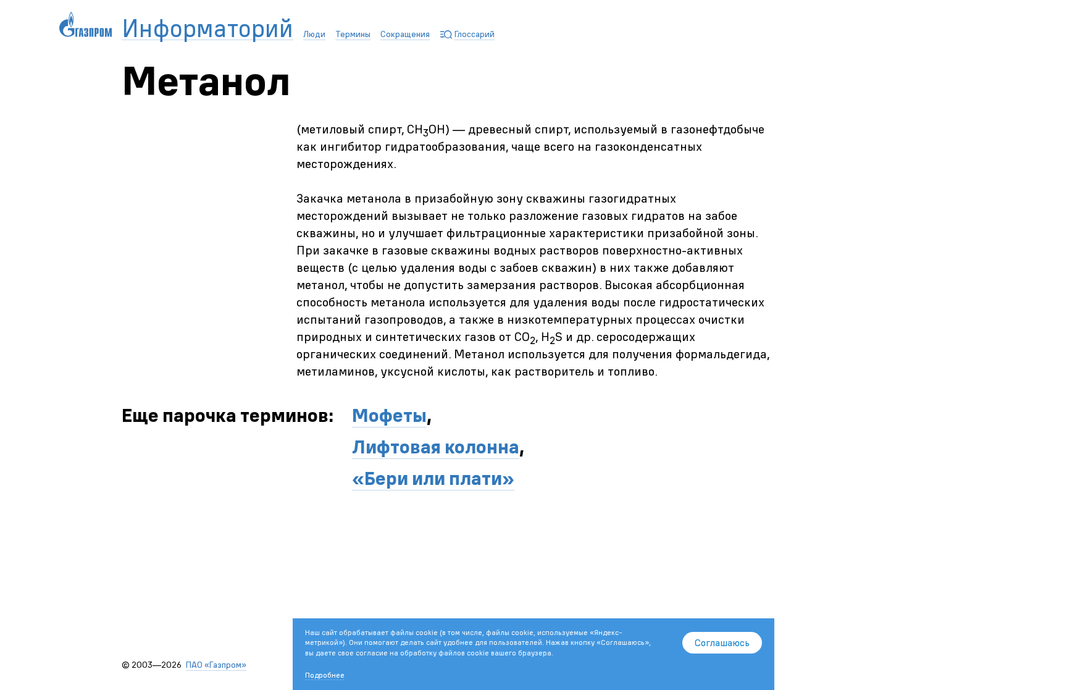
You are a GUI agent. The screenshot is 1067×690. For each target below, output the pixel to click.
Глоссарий (474, 34)
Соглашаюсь (722, 642)
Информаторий (207, 28)
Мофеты (389, 415)
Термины (352, 34)
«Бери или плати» (433, 478)
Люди (314, 34)
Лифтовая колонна (435, 446)
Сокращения (405, 34)
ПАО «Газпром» (216, 664)
